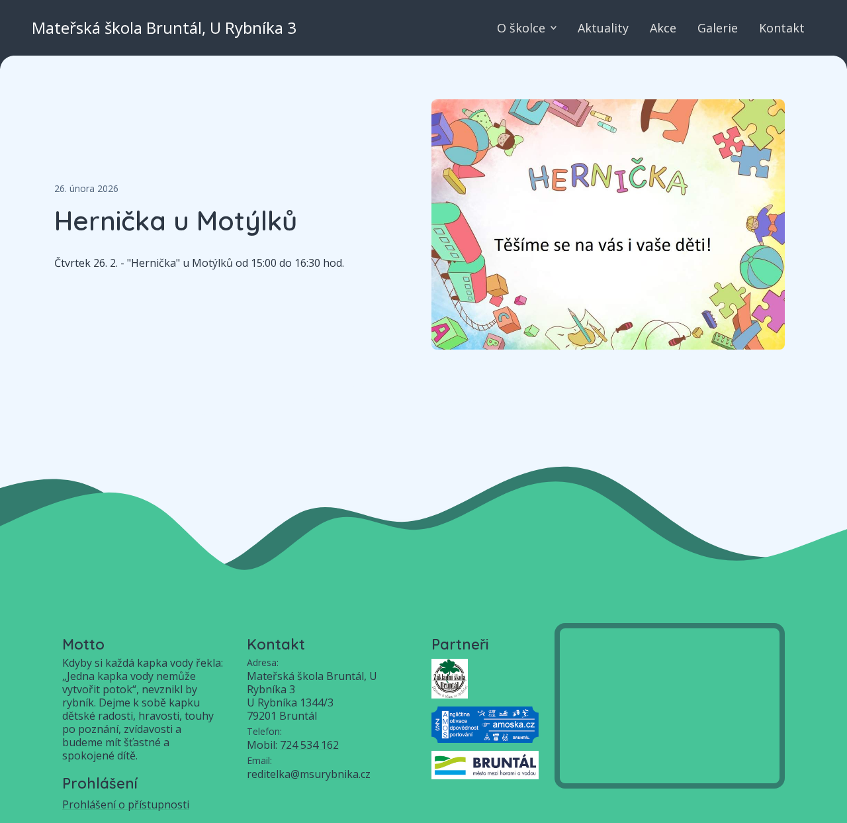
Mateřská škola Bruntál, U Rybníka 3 (164, 27)
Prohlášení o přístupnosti (125, 804)
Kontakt (782, 28)
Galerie (717, 28)
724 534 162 (309, 745)
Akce (663, 28)
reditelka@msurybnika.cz (309, 774)
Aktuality (603, 28)
